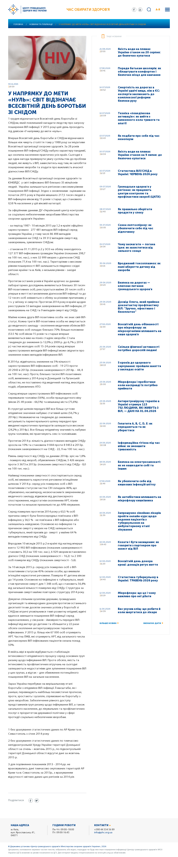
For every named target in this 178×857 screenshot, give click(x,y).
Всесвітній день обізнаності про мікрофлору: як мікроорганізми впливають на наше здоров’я (139, 329)
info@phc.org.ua (103, 832)
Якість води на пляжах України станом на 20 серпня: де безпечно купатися (139, 52)
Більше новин (108, 623)
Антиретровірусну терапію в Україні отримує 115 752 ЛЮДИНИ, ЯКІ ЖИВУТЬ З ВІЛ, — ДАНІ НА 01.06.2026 (138, 406)
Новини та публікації (40, 24)
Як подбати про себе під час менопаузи (138, 137)
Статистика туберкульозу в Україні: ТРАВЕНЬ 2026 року (138, 578)
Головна (18, 24)
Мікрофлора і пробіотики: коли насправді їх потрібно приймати (138, 385)
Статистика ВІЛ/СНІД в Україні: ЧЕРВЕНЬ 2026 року (137, 172)
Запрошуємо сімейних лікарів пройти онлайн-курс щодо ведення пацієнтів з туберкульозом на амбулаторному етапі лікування (139, 521)
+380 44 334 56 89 (104, 829)
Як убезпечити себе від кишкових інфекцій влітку (137, 483)
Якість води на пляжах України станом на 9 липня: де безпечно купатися (140, 155)
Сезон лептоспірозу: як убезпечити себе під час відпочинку (135, 228)
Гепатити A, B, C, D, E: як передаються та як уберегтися (135, 427)
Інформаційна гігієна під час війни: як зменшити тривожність (139, 446)
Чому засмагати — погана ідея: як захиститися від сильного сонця (136, 248)
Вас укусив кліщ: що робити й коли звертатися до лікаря (139, 610)
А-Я (158, 9)
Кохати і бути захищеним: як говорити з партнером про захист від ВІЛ (138, 545)
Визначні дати (152, 623)
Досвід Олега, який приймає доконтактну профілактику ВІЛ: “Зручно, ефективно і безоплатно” (138, 307)
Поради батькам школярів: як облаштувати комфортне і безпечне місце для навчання (139, 72)
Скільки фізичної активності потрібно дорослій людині (138, 348)
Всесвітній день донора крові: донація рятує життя (138, 563)
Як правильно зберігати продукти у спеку (135, 211)
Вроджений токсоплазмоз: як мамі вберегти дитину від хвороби (139, 267)
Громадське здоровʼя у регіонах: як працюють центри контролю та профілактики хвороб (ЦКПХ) (139, 191)
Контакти (101, 825)
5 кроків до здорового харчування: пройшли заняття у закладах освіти (139, 366)
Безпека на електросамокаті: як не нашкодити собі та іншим (139, 465)
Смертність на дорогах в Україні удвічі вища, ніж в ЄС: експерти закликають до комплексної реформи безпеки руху (139, 94)
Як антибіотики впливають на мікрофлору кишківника (139, 498)
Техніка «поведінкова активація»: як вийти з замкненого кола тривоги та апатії (139, 118)
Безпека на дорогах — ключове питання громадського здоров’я (135, 286)
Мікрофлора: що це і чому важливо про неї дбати (137, 594)
